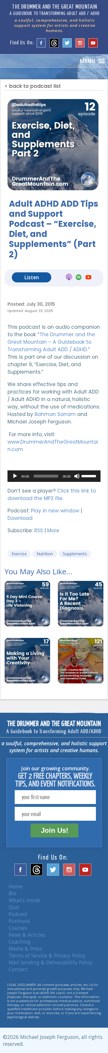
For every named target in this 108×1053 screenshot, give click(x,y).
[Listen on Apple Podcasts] (69, 278)
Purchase (19, 920)
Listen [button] (31, 277)
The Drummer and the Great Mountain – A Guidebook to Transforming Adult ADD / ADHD (51, 342)
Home (16, 886)
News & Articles (27, 934)
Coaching (20, 941)
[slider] (90, 475)
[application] (54, 476)
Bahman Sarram (55, 414)
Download (20, 518)
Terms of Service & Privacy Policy (47, 955)
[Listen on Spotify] (78, 278)
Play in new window (55, 510)
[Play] (15, 476)
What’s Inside (24, 900)
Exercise (19, 553)
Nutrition (45, 553)
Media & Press (25, 948)
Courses (18, 927)
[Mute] (77, 476)
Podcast (18, 914)
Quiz (14, 907)
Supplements (75, 553)
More (53, 530)
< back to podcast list (33, 86)
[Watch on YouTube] (88, 278)
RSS (38, 530)
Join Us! (54, 830)
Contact (18, 969)
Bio (12, 893)
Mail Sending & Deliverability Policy (50, 962)
